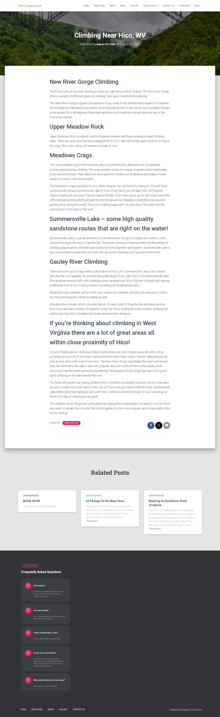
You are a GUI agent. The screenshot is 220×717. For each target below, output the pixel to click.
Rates (112, 6)
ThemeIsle (196, 709)
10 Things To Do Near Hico (105, 501)
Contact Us (169, 6)
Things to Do (150, 6)
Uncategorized (71, 423)
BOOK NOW (185, 6)
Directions (99, 6)
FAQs (197, 6)
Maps (122, 6)
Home (86, 6)
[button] (157, 6)
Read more (92, 521)
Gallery (134, 6)
